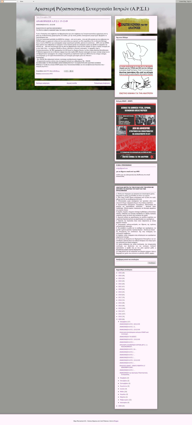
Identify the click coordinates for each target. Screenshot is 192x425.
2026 (120, 273)
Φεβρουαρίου (124, 400)
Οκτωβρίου (124, 380)
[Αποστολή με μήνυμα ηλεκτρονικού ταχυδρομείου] (65, 71)
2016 (120, 300)
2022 (120, 284)
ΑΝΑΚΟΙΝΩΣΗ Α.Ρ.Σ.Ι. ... (127, 342)
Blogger (116, 421)
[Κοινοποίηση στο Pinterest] (73, 71)
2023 (120, 281)
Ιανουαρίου (124, 402)
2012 (120, 311)
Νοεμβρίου (123, 378)
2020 (120, 289)
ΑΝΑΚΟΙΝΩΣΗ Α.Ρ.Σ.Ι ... (127, 355)
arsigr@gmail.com (122, 168)
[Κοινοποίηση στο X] (69, 71)
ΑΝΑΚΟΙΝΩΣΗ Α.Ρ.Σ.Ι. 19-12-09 (130, 339)
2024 (120, 278)
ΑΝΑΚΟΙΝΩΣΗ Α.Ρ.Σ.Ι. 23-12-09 (130, 329)
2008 (120, 406)
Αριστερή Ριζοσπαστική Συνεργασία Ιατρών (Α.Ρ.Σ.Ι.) (92, 8)
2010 (120, 316)
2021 (120, 286)
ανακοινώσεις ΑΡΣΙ (47, 73)
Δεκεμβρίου (124, 321)
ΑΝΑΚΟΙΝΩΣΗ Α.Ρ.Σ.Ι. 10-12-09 (130, 360)
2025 (120, 275)
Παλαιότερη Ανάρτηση (102, 83)
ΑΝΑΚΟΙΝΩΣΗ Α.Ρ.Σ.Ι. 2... (128, 327)
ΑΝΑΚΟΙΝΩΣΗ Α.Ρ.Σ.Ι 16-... (128, 349)
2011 (120, 314)
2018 (120, 295)
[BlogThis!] (67, 71)
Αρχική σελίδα (72, 83)
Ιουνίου (122, 389)
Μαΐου (122, 391)
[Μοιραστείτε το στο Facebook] (71, 71)
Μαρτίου (123, 397)
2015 (120, 303)
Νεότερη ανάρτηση (42, 83)
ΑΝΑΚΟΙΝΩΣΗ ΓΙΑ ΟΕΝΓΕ (128, 336)
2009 (120, 319)
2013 (120, 308)
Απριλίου (123, 394)
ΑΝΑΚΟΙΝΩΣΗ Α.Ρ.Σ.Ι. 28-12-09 (130, 324)
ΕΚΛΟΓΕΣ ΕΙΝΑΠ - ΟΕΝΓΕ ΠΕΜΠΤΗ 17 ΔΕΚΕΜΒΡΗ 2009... (132, 366)
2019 (120, 292)
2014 (120, 305)
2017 (120, 297)
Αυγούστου (124, 386)
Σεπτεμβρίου (124, 383)
